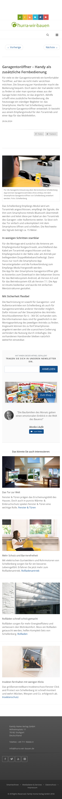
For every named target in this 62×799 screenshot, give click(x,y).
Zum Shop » (46, 395)
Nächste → (52, 47)
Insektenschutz (10, 697)
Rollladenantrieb (30, 570)
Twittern (52, 134)
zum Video (37, 431)
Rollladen (22, 633)
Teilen (40, 134)
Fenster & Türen (27, 507)
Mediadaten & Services (32, 784)
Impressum (32, 787)
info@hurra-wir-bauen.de (21, 748)
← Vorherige (14, 47)
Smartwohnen (12, 784)
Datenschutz (50, 784)
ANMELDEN (48, 369)
